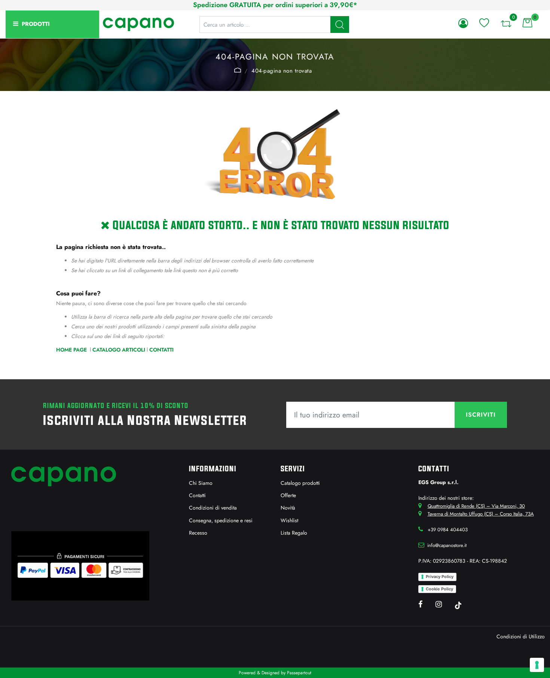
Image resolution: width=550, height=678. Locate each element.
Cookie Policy (439, 589)
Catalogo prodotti (300, 483)
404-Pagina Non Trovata (281, 71)
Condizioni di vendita (213, 507)
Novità (288, 507)
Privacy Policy (439, 576)
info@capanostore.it (447, 545)
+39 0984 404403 (448, 529)
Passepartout (299, 672)
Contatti (161, 349)
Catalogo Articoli (118, 349)
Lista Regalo (294, 532)
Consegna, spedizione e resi (221, 520)
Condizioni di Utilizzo (520, 636)
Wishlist (289, 520)
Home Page (237, 70)
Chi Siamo (201, 483)
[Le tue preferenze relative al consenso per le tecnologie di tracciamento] (537, 665)
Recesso (198, 532)
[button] (339, 24)
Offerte (288, 495)
